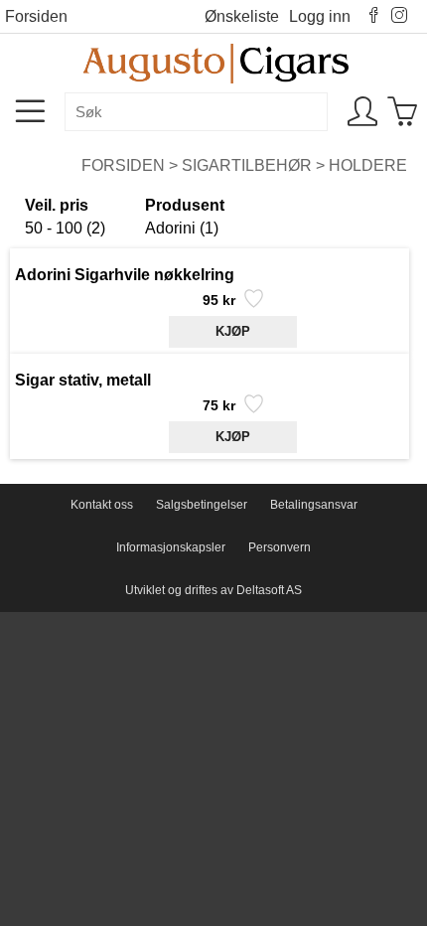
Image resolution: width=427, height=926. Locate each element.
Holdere (368, 165)
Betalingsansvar (313, 505)
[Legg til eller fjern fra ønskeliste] (251, 304)
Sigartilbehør (247, 165)
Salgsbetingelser (201, 505)
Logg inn (320, 16)
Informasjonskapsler (170, 547)
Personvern (279, 547)
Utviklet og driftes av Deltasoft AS (213, 590)
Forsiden (36, 16)
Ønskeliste (242, 16)
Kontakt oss (102, 505)
